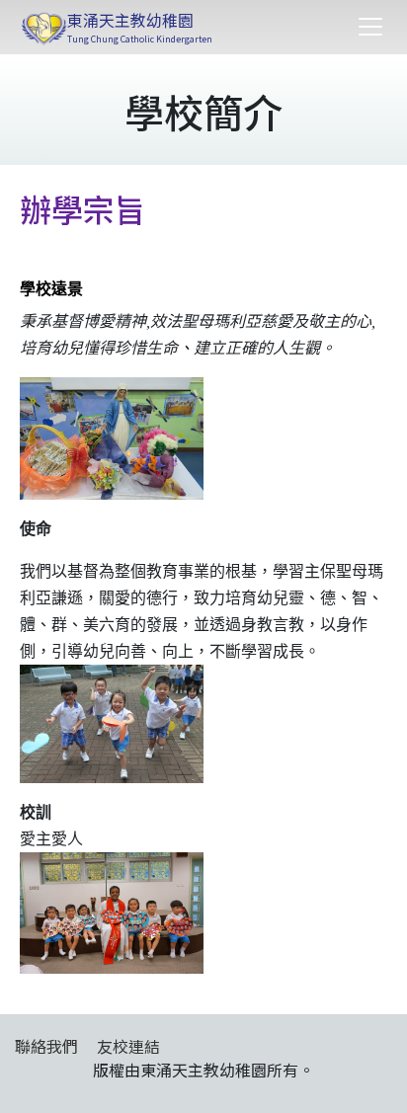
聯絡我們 (46, 1046)
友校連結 (128, 1046)
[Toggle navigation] (370, 26)
